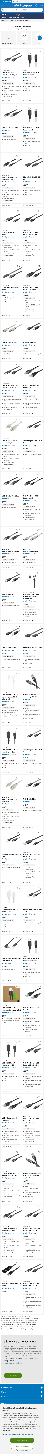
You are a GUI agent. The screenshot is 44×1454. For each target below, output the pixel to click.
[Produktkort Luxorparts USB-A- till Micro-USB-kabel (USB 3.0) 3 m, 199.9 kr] (32, 1214)
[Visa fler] (40, 38)
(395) (13, 237)
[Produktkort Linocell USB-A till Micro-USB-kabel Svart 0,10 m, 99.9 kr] (11, 1049)
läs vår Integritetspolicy (26, 1434)
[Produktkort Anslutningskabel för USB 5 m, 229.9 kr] (11, 840)
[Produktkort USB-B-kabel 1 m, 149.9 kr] (32, 785)
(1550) (35, 77)
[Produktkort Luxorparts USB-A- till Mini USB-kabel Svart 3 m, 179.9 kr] (11, 163)
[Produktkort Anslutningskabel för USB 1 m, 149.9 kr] (32, 736)
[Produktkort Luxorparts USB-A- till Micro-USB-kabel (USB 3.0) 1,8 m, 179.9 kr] (32, 1049)
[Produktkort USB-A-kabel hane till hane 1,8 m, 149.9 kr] (32, 372)
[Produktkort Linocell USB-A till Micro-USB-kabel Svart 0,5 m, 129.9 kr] (11, 736)
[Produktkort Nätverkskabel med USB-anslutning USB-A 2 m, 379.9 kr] (32, 681)
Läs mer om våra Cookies (10, 1434)
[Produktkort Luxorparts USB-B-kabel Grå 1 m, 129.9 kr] (11, 329)
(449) (13, 182)
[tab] (6, 1)
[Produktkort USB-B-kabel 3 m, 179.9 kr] (11, 580)
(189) (34, 445)
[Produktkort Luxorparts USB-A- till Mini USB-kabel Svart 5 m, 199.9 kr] (32, 482)
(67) (34, 345)
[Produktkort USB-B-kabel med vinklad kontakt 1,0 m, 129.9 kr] (11, 945)
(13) (13, 1012)
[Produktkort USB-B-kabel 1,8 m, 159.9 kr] (11, 634)
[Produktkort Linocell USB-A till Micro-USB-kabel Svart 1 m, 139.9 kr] (32, 59)
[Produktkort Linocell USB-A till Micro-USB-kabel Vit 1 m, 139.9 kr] (11, 895)
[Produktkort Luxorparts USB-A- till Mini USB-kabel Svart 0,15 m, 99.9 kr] (32, 218)
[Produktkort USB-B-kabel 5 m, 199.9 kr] (32, 329)
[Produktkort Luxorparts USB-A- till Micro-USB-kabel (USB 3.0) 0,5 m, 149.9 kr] (11, 59)
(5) (13, 963)
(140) (34, 182)
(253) (13, 292)
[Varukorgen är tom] (41, 5)
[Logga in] (36, 5)
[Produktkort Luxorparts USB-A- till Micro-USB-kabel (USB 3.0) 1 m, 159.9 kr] (11, 372)
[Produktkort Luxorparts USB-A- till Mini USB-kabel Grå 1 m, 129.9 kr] (11, 785)
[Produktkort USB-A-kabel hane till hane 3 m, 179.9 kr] (11, 1104)
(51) (13, 1288)
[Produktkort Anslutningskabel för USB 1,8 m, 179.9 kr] (32, 895)
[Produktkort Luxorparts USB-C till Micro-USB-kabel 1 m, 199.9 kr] (11, 273)
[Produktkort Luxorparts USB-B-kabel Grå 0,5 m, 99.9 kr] (32, 537)
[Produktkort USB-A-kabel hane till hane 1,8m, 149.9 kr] (32, 994)
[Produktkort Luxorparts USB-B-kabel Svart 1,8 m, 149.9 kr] (11, 114)
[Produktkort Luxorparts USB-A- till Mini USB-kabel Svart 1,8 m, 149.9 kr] (32, 273)
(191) (13, 77)
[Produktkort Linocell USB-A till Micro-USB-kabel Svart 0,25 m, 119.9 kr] (32, 945)
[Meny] (2, 5)
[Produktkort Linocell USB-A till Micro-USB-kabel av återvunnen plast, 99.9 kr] (11, 994)
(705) (13, 130)
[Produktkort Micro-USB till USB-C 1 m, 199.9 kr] (32, 634)
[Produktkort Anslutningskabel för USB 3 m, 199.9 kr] (32, 427)
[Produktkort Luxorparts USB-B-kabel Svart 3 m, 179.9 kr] (11, 482)
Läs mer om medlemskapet (13, 1363)
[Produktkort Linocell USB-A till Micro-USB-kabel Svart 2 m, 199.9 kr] (32, 114)
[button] (26, 29)
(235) (34, 601)
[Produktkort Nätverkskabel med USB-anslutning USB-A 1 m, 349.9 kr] (32, 1159)
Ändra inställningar (22, 1450)
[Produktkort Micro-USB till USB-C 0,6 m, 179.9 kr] (32, 163)
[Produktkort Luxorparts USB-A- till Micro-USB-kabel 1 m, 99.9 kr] (11, 218)
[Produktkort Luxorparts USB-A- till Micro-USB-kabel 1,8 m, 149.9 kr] (32, 840)
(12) (34, 699)
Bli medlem (13, 1375)
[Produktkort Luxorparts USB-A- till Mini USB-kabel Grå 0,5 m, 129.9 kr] (11, 427)
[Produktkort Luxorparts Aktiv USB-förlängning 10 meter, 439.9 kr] (11, 1270)
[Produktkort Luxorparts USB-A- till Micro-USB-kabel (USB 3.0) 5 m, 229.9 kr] (32, 1270)
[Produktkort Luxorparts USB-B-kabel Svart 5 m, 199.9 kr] (11, 537)
